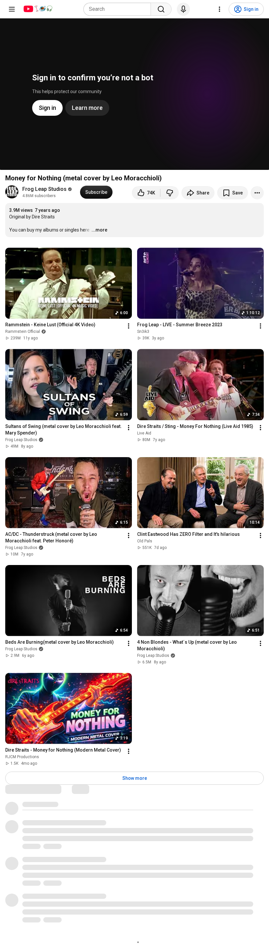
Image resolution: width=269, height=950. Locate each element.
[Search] (161, 9)
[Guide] (12, 9)
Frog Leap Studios (44, 189)
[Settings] (219, 9)
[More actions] (257, 192)
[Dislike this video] (169, 192)
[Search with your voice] (183, 9)
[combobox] (119, 9)
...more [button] (99, 229)
